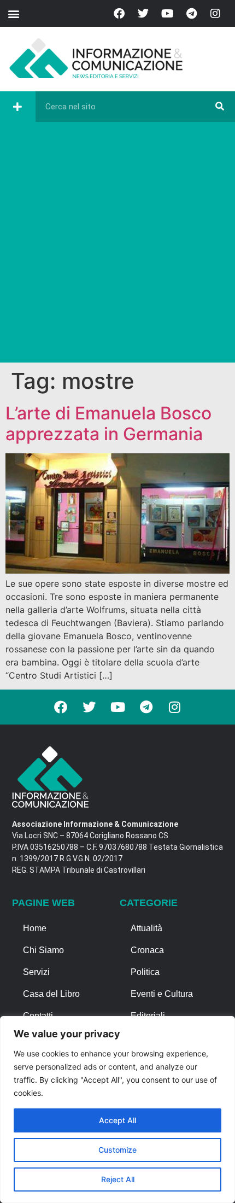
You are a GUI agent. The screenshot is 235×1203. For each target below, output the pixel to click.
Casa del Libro (51, 993)
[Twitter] (143, 14)
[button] (13, 13)
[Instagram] (215, 14)
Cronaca (147, 950)
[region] (117, 1109)
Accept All (117, 1120)
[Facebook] (119, 14)
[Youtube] (167, 14)
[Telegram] (191, 14)
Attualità (146, 928)
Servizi (36, 972)
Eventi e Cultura (162, 993)
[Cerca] (219, 106)
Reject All (117, 1179)
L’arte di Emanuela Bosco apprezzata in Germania (108, 423)
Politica (145, 972)
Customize (117, 1149)
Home (34, 928)
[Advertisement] (117, 245)
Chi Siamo (43, 950)
